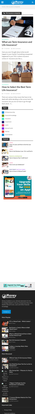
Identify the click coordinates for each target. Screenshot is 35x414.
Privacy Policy (8, 410)
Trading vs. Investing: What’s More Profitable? (18, 347)
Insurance (5, 39)
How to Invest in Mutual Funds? (17, 171)
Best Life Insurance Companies (17, 340)
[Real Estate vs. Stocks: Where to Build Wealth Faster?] (5, 330)
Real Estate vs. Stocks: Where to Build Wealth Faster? (19, 328)
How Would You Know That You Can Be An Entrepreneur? (20, 365)
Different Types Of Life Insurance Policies (20, 358)
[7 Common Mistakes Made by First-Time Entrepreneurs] (5, 400)
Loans (11, 142)
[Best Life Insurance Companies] (5, 342)
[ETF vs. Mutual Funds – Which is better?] (5, 323)
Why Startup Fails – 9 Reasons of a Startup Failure (20, 371)
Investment (12, 169)
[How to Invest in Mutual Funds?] (5, 171)
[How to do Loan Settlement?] (5, 165)
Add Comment (17, 48)
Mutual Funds (21, 169)
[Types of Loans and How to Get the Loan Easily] (5, 145)
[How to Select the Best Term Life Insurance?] (17, 72)
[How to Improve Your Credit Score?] (5, 158)
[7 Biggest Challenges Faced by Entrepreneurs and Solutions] (5, 389)
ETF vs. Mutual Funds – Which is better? (20, 321)
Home (3, 7)
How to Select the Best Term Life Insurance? (16, 88)
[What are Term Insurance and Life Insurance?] (17, 27)
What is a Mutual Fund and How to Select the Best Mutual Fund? (20, 334)
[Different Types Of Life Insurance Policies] (5, 360)
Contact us (6, 312)
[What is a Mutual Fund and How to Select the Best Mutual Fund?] (5, 336)
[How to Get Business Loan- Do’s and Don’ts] (5, 151)
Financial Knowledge (15, 156)
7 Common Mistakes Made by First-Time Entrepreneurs (20, 398)
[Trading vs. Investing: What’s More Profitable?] (5, 348)
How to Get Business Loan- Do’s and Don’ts (21, 151)
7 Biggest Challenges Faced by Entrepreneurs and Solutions (17, 383)
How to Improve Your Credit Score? (18, 158)
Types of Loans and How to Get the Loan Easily (20, 145)
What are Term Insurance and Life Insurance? (17, 43)
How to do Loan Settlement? (16, 164)
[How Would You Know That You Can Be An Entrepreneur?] (5, 366)
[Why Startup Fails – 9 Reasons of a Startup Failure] (5, 376)
